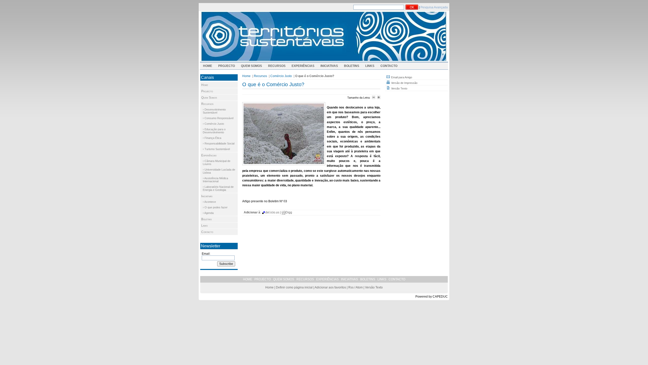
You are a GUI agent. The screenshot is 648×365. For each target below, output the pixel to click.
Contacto (388, 66)
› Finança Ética (212, 137)
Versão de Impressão (403, 82)
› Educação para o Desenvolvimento (214, 131)
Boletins (351, 66)
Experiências (303, 66)
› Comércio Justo (213, 123)
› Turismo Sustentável (216, 149)
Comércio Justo (281, 76)
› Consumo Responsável (218, 118)
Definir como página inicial (294, 287)
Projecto (226, 66)
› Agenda (208, 212)
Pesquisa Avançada (434, 7)
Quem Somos (251, 66)
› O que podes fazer (215, 207)
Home (207, 66)
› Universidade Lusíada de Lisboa (219, 171)
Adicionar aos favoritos (330, 287)
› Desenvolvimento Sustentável (214, 111)
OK (412, 7)
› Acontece (209, 201)
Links (369, 66)
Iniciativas (329, 66)
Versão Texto (398, 88)
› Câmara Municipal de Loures (216, 162)
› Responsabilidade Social (218, 143)
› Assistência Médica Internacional (215, 180)
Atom (359, 287)
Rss (351, 287)
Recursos (277, 66)
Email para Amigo (401, 77)
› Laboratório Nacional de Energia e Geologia (218, 188)
